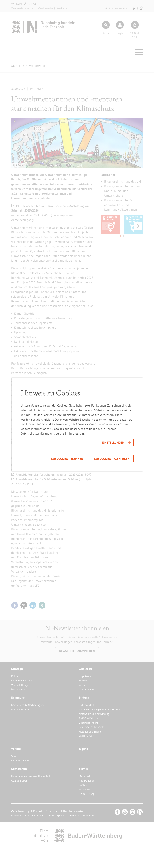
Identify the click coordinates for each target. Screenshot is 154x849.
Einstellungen (113, 442)
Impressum (76, 433)
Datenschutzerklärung (35, 433)
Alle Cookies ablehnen (66, 459)
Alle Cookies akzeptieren (111, 459)
